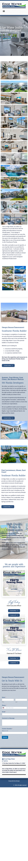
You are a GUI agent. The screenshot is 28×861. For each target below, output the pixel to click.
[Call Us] (14, 761)
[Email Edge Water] (14, 759)
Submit (5, 737)
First (3, 702)
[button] (3, 11)
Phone (4, 705)
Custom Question (7, 728)
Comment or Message (8, 718)
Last (16, 702)
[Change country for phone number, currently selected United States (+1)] (3, 708)
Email (4, 711)
